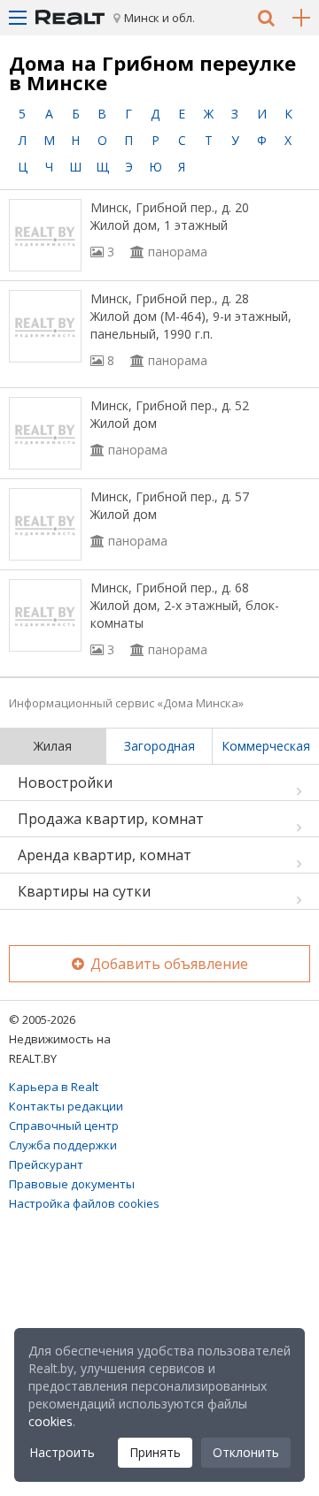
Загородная (159, 745)
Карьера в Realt (53, 1087)
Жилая (53, 745)
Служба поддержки (63, 1145)
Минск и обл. (159, 18)
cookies (50, 1421)
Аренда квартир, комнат (104, 855)
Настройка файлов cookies (84, 1203)
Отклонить (246, 1452)
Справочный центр (64, 1125)
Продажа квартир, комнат (111, 818)
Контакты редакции (66, 1106)
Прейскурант (46, 1164)
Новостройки (65, 782)
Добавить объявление (167, 963)
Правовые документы (72, 1184)
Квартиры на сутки (84, 891)
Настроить (62, 1452)
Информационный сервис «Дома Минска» (126, 703)
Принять (155, 1452)
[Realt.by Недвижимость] (70, 18)
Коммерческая (266, 745)
